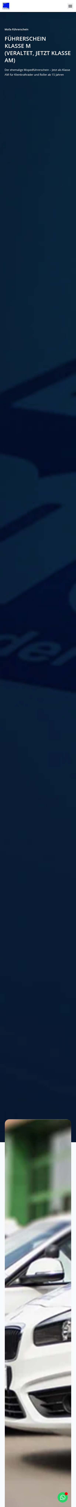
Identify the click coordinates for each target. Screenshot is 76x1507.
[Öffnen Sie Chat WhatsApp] (63, 1497)
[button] (70, 6)
